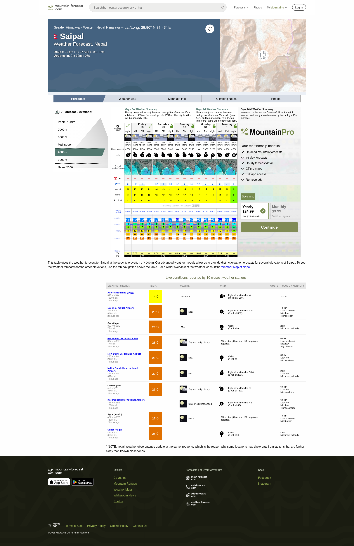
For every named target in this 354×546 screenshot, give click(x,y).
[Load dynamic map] (263, 55)
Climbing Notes (226, 99)
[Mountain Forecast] (65, 7)
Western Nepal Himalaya (101, 27)
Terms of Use (74, 526)
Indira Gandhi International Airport (122, 369)
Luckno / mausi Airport (120, 307)
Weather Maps (123, 489)
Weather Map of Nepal (236, 267)
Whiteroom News (125, 495)
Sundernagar (114, 429)
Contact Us (140, 526)
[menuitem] (78, 98)
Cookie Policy (119, 526)
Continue (269, 227)
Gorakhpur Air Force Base (122, 338)
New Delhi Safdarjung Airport (124, 353)
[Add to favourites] (209, 28)
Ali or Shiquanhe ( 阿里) (120, 292)
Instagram (264, 483)
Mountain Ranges (125, 483)
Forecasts (240, 7)
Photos (258, 7)
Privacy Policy (96, 526)
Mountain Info (177, 99)
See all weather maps (118, 167)
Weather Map (127, 99)
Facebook (264, 477)
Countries (120, 477)
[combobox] (158, 7)
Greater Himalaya (67, 27)
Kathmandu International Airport (126, 399)
